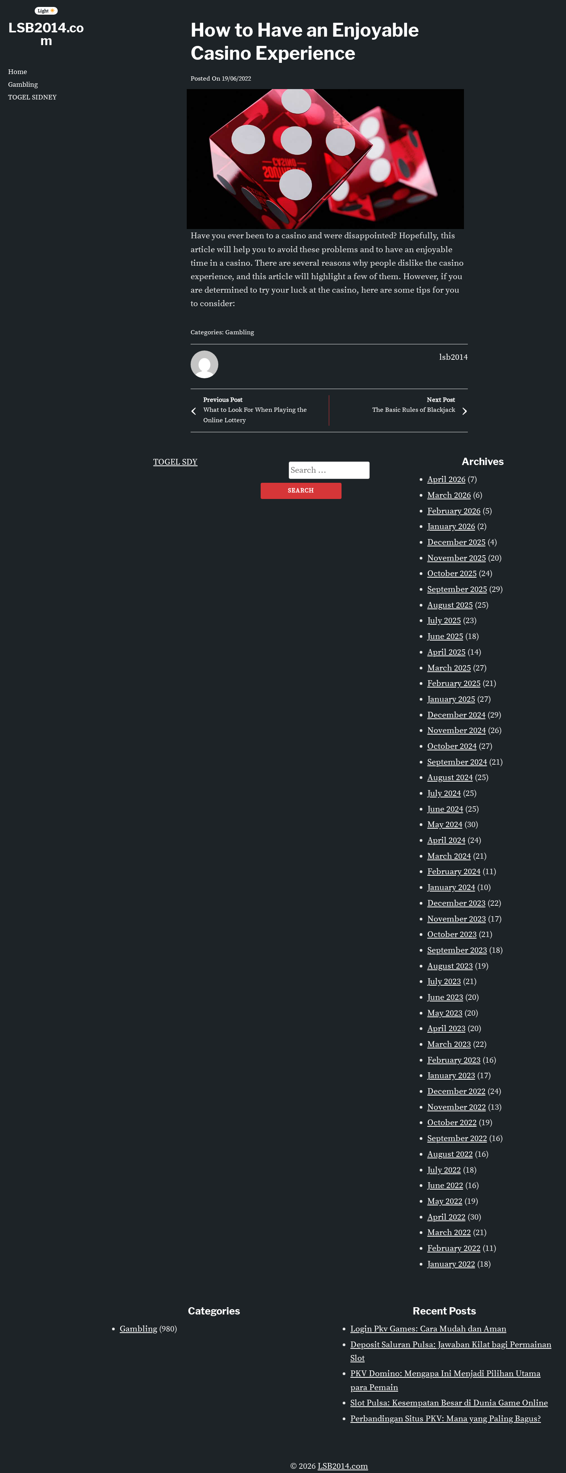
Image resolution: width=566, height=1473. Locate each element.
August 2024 (450, 777)
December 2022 (456, 1091)
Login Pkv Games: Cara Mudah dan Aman (428, 1329)
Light (44, 11)
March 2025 (449, 668)
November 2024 (456, 730)
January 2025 (451, 699)
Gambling (23, 84)
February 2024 (454, 871)
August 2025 (450, 605)
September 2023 (457, 950)
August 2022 (450, 1154)
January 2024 (451, 887)
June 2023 (445, 997)
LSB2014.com (46, 34)
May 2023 (444, 1013)
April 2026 (446, 479)
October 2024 (452, 746)
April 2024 (446, 840)
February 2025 (454, 683)
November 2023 (456, 919)
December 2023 (456, 903)
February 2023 (454, 1060)
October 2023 (452, 934)
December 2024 (456, 715)
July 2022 (444, 1170)
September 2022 (457, 1138)
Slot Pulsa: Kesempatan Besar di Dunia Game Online (449, 1403)
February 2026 (454, 511)
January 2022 (451, 1264)
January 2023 (451, 1075)
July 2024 (444, 793)
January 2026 (451, 526)
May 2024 (444, 824)
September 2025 (457, 589)
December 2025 (456, 542)
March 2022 (449, 1232)
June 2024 (445, 809)
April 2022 (446, 1217)
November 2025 (456, 558)
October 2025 (452, 573)
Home (17, 71)
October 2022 (452, 1122)
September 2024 (457, 762)
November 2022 (456, 1107)
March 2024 (449, 856)
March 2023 (449, 1044)
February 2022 (454, 1248)
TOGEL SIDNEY (32, 97)
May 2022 (444, 1201)
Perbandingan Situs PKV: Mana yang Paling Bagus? (445, 1419)
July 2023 (444, 981)
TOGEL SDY (175, 462)
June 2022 (445, 1185)
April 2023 (446, 1028)
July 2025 (444, 620)
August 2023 (450, 966)
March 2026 (449, 495)
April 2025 (446, 652)
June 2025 (445, 636)
